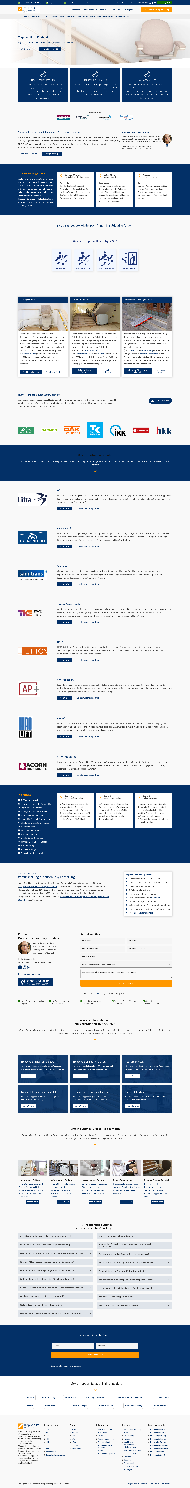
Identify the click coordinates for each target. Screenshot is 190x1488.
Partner (168, 1484)
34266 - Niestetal (106, 1405)
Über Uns (153, 1484)
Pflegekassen (130, 9)
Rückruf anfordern (95, 1355)
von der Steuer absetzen (142, 912)
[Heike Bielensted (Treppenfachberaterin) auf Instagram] (25, 967)
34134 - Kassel (70, 1397)
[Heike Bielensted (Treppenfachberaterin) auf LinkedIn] (20, 967)
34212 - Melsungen (49, 1397)
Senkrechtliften (83, 353)
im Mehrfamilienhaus (149, 353)
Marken (161, 1484)
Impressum (132, 1484)
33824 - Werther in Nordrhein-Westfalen (127, 1397)
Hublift (101, 353)
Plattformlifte (91, 350)
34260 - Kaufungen (79, 1405)
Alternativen (116, 9)
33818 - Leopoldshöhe (160, 1397)
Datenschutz (97, 993)
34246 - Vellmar (27, 1405)
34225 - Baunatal (27, 1397)
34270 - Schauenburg (133, 1405)
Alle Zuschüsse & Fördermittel (96, 9)
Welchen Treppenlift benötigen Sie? (95, 241)
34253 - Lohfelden (52, 1405)
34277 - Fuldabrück (161, 1405)
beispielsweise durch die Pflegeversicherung (38, 886)
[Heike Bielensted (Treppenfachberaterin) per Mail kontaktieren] (29, 967)
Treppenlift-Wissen (72, 9)
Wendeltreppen (29, 353)
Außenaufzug (147, 350)
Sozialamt (155, 897)
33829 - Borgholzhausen (94, 1397)
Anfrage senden (126, 983)
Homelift (133, 350)
